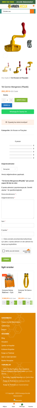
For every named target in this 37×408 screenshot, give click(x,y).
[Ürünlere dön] (5, 82)
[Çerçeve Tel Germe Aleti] (25, 280)
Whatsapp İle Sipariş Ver (18, 111)
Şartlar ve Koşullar (7, 345)
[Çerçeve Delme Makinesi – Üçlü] (9, 280)
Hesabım (4, 342)
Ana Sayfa (5, 78)
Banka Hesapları (7, 360)
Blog (3, 338)
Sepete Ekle (21, 100)
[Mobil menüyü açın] (2, 7)
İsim (3, 221)
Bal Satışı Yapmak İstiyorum (13, 377)
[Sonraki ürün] (7, 82)
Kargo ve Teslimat (7, 353)
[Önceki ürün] (2, 82)
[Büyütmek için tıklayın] (5, 56)
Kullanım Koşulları (7, 349)
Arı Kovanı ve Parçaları (19, 78)
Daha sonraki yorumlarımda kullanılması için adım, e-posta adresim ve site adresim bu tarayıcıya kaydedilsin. (17, 241)
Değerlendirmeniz (8, 198)
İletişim (3, 329)
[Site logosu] (18, 6)
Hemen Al (6, 105)
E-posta (4, 230)
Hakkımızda (5, 326)
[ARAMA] (32, 11)
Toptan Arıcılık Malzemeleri (10, 322)
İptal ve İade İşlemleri (8, 357)
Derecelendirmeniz (8, 194)
